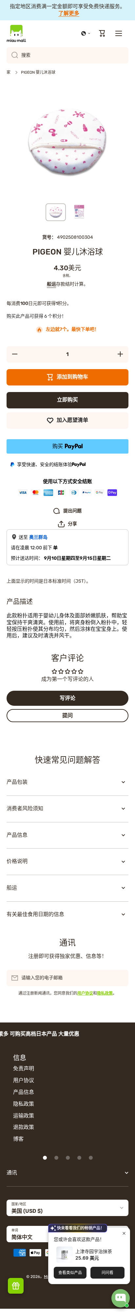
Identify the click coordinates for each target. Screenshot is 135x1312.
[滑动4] (79, 1158)
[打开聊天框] (120, 1298)
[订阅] (120, 978)
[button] (85, 33)
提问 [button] (67, 715)
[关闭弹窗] (124, 1233)
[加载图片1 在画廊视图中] (56, 212)
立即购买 (67, 400)
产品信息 (23, 1092)
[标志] (16, 33)
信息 (19, 1058)
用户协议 (23, 1080)
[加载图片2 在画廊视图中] (79, 212)
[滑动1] (45, 1158)
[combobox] (67, 55)
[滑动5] (91, 1158)
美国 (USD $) (27, 1211)
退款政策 (23, 1127)
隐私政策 (23, 1104)
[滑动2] (56, 1158)
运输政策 (23, 1116)
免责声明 (23, 1068)
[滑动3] (68, 1158)
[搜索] (12, 55)
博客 (18, 1139)
